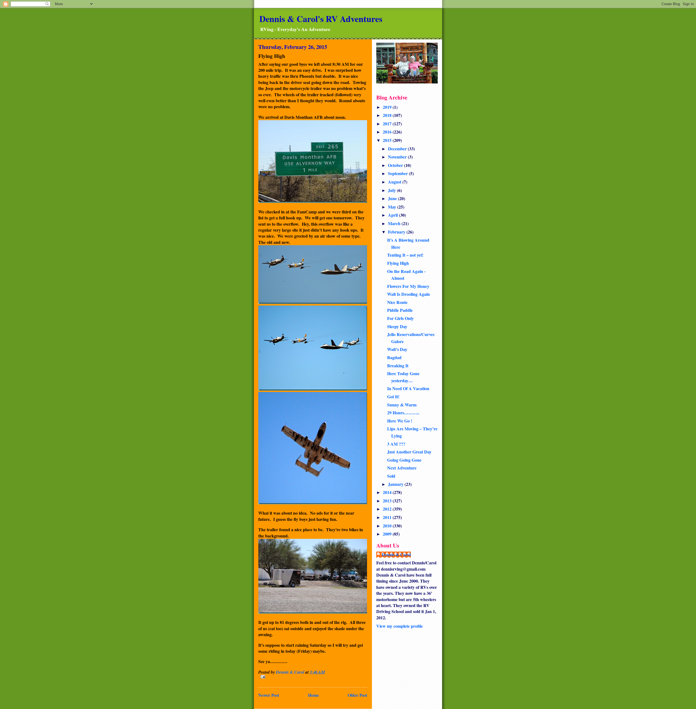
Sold (391, 476)
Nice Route (397, 302)
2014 (388, 492)
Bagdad (394, 357)
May (392, 207)
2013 (388, 500)
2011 (388, 517)
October (396, 165)
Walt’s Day (397, 349)
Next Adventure (402, 468)
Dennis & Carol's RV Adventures (320, 18)
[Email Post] (312, 677)
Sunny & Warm (402, 405)
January (396, 484)
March (395, 223)
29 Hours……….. (403, 412)
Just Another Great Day (409, 452)
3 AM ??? (396, 444)
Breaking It (397, 365)
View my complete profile (399, 626)
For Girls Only (400, 318)
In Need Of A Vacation (408, 388)
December (398, 148)
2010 (388, 526)
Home (313, 695)
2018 (388, 115)
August (395, 182)
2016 (388, 132)
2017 (388, 123)
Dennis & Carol (396, 555)
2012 (388, 509)
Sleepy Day (397, 326)
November (398, 157)
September (398, 173)
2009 (388, 534)
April (393, 215)
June (393, 198)
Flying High (398, 263)
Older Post (357, 695)
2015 (388, 140)
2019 (388, 107)
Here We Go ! (399, 421)
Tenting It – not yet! (405, 255)
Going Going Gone (404, 460)
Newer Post (268, 695)
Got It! (393, 396)
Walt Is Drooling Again (408, 294)
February (397, 232)
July (392, 190)
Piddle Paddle (400, 310)
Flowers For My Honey (408, 286)
